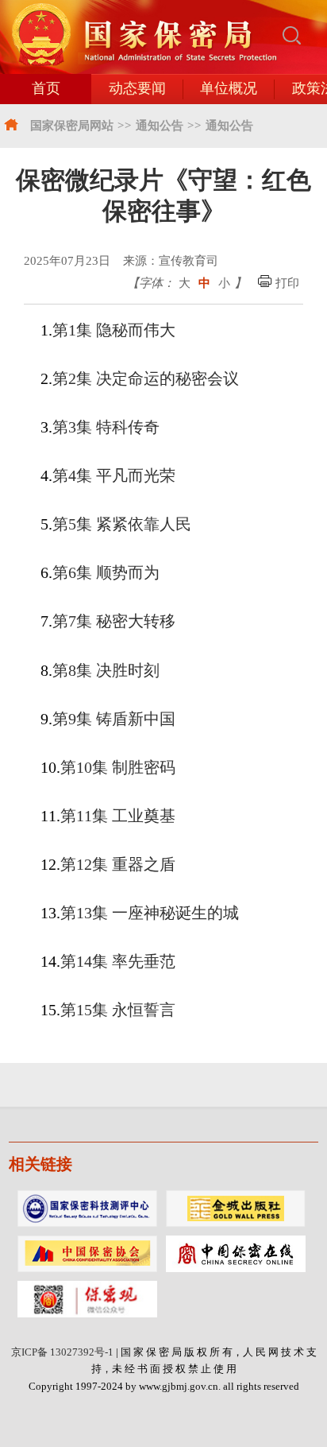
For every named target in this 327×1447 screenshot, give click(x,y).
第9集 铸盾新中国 (113, 718)
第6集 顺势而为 (106, 572)
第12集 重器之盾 (117, 864)
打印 (285, 282)
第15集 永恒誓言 (117, 1009)
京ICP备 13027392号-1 (62, 1352)
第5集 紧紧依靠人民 (121, 524)
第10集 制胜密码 (117, 767)
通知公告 (159, 125)
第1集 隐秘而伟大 (113, 330)
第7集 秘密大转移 (113, 621)
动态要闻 (137, 88)
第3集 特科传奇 (106, 427)
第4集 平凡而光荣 (113, 475)
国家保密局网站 (71, 125)
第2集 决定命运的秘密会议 (145, 378)
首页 (46, 88)
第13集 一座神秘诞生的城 (149, 912)
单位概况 (228, 88)
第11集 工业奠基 (117, 815)
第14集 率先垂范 (117, 961)
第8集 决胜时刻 (106, 670)
